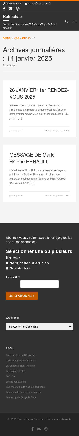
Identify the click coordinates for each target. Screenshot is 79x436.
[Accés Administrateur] (17, 9)
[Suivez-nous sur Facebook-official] (4, 9)
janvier (26, 37)
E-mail (13, 277)
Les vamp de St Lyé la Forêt (21, 397)
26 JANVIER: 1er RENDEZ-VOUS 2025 (39, 93)
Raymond (18, 131)
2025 (16, 37)
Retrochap (23, 419)
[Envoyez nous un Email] (10, 9)
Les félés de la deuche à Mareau (24, 392)
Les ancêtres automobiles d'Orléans (25, 386)
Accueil (7, 37)
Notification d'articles (28, 263)
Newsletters (19, 268)
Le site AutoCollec (16, 381)
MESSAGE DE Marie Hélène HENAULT (32, 158)
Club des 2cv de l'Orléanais (20, 355)
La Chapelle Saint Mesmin (20, 365)
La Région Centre (15, 371)
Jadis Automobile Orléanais (21, 360)
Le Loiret (11, 376)
